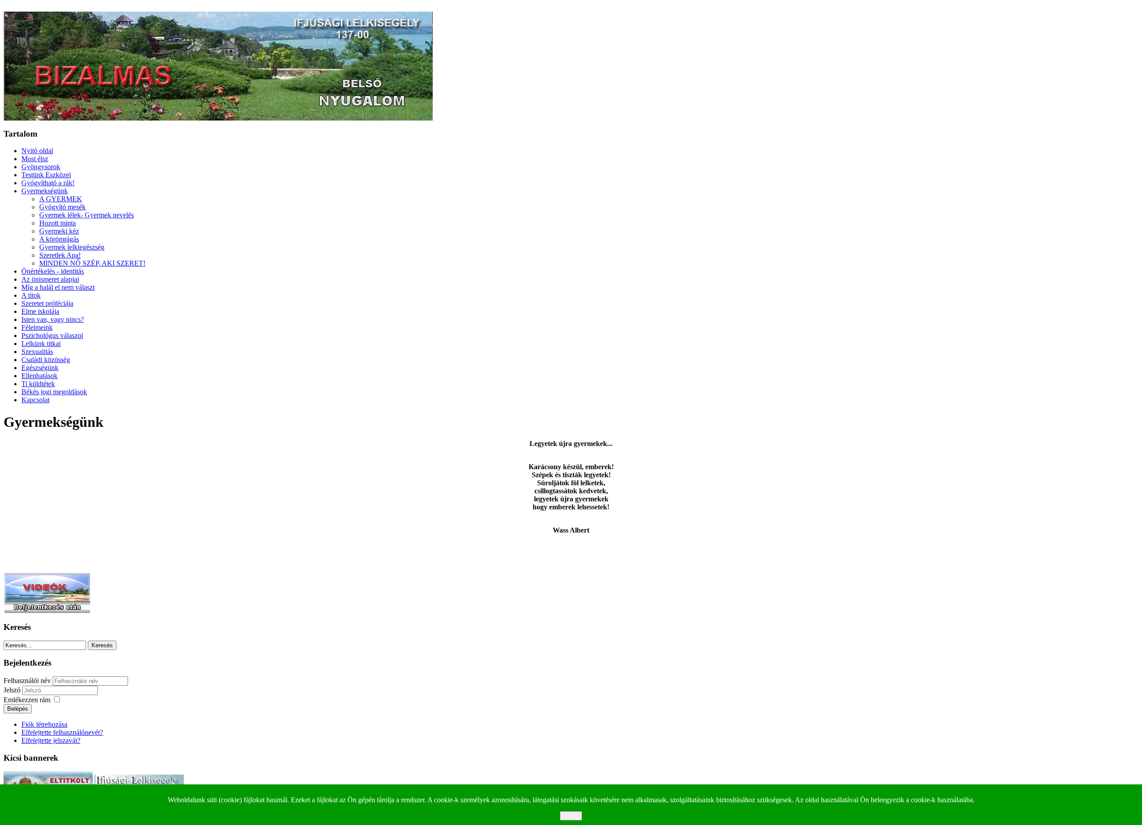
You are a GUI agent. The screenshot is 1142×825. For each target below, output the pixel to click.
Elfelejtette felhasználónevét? (62, 732)
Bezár (571, 815)
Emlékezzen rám (27, 700)
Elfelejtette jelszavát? (50, 740)
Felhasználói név (27, 680)
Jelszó (13, 690)
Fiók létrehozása (44, 724)
